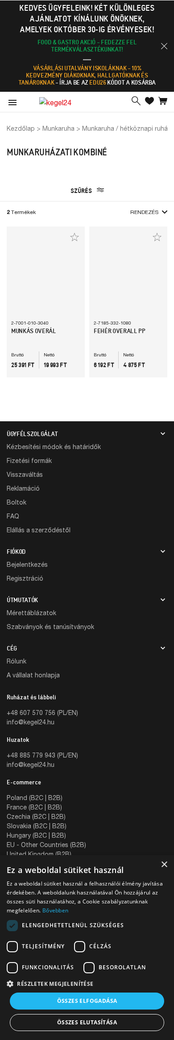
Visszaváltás (25, 474)
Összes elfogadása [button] (87, 1001)
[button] (164, 46)
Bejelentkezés (27, 564)
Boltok (16, 502)
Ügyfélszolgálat (32, 433)
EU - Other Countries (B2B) (46, 844)
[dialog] (87, 947)
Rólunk (16, 661)
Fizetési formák (29, 460)
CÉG (12, 648)
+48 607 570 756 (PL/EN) (42, 712)
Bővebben (55, 910)
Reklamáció (23, 488)
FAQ (13, 516)
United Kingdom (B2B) (39, 854)
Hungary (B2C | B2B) (36, 835)
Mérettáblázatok (31, 612)
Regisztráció (25, 578)
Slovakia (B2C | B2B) (36, 826)
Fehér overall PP (119, 331)
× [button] (164, 864)
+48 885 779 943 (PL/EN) (42, 755)
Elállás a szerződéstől (38, 530)
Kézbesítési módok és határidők (54, 446)
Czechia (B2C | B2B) (36, 816)
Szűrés (81, 191)
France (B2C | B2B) (34, 807)
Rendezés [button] (144, 212)
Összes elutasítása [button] (87, 1022)
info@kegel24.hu (30, 722)
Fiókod (16, 551)
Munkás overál (33, 331)
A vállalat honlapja (33, 675)
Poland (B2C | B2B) (34, 797)
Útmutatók (22, 599)
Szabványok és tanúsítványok (50, 626)
